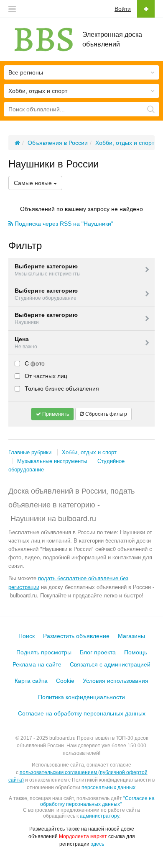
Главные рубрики (29, 452)
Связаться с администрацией (110, 664)
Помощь (135, 652)
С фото (34, 363)
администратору (99, 816)
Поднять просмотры (43, 652)
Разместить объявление (76, 636)
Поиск (26, 636)
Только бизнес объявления (61, 388)
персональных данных (108, 787)
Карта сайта (31, 680)
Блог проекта (98, 652)
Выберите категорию (48, 270)
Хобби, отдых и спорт (89, 452)
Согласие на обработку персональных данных (81, 713)
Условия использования (115, 680)
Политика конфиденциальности (81, 697)
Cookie (65, 680)
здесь (97, 844)
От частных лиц (45, 376)
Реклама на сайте (37, 664)
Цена (26, 343)
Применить (55, 414)
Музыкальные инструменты (52, 461)
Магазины (131, 636)
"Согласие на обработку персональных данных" (97, 801)
